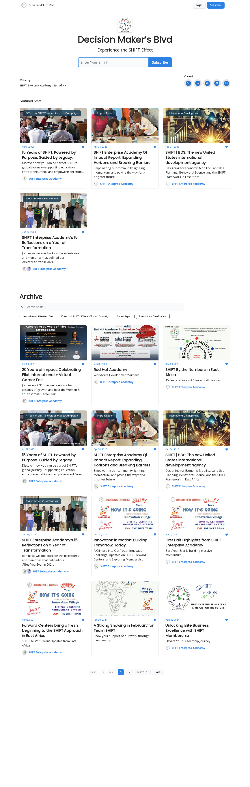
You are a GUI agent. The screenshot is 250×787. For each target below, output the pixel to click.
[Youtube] (207, 83)
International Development (153, 316)
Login (199, 5)
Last (157, 672)
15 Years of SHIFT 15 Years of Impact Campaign (85, 316)
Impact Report (124, 316)
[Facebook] (217, 83)
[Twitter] (188, 83)
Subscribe (215, 5)
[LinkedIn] (198, 83)
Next (140, 672)
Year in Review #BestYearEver (38, 316)
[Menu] (228, 4)
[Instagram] (226, 83)
